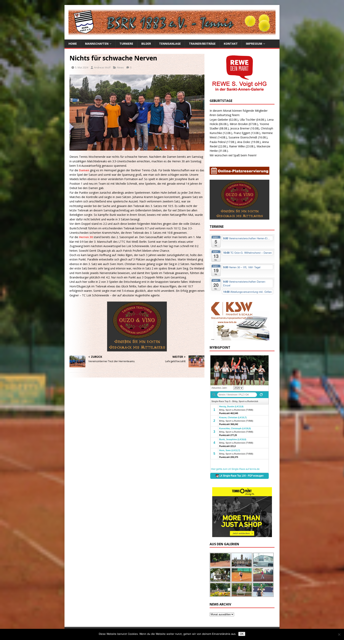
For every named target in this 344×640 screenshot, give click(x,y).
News (120, 67)
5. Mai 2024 (81, 67)
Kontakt (231, 43)
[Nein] (339, 634)
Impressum (254, 43)
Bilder (146, 43)
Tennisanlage (170, 43)
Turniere (126, 43)
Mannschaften (96, 43)
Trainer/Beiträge (202, 43)
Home (72, 43)
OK (242, 633)
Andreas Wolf (102, 67)
